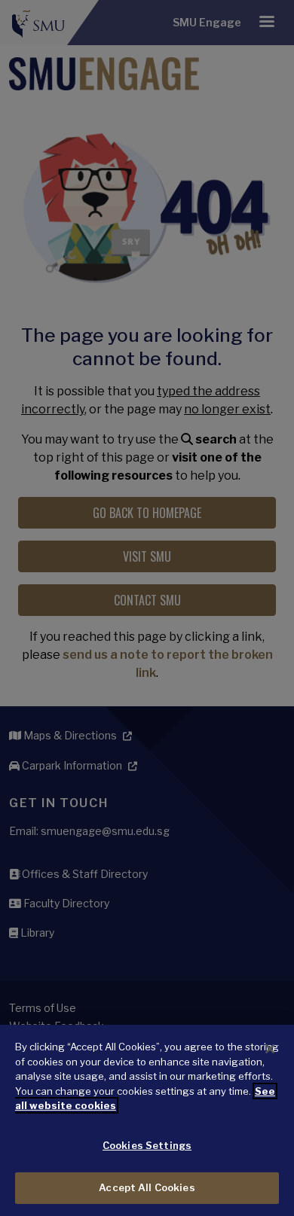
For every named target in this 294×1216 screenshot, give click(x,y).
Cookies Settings (147, 1145)
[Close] (269, 1048)
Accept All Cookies (146, 1187)
